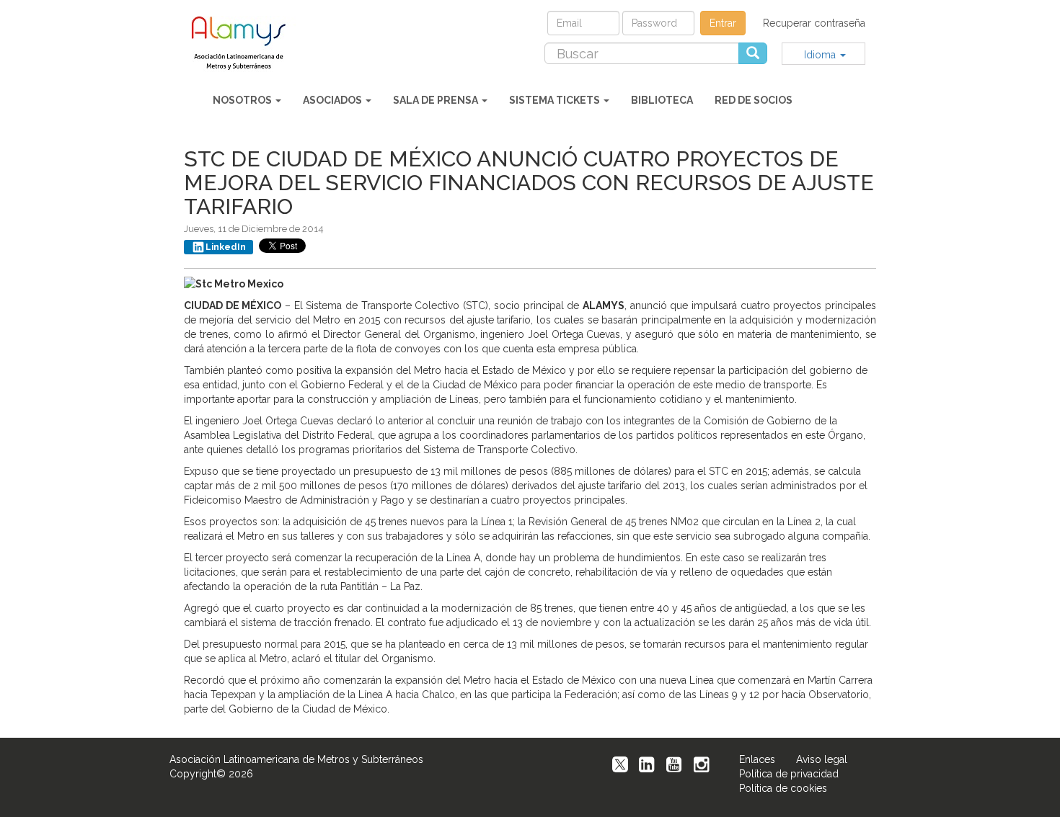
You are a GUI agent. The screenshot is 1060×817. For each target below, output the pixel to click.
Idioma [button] (821, 55)
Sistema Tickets (555, 100)
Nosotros (243, 100)
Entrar (723, 23)
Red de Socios (753, 100)
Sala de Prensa (436, 100)
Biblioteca (662, 100)
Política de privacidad (789, 774)
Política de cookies (783, 788)
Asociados (333, 100)
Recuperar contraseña (814, 23)
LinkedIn (226, 247)
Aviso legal (821, 759)
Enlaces (757, 759)
